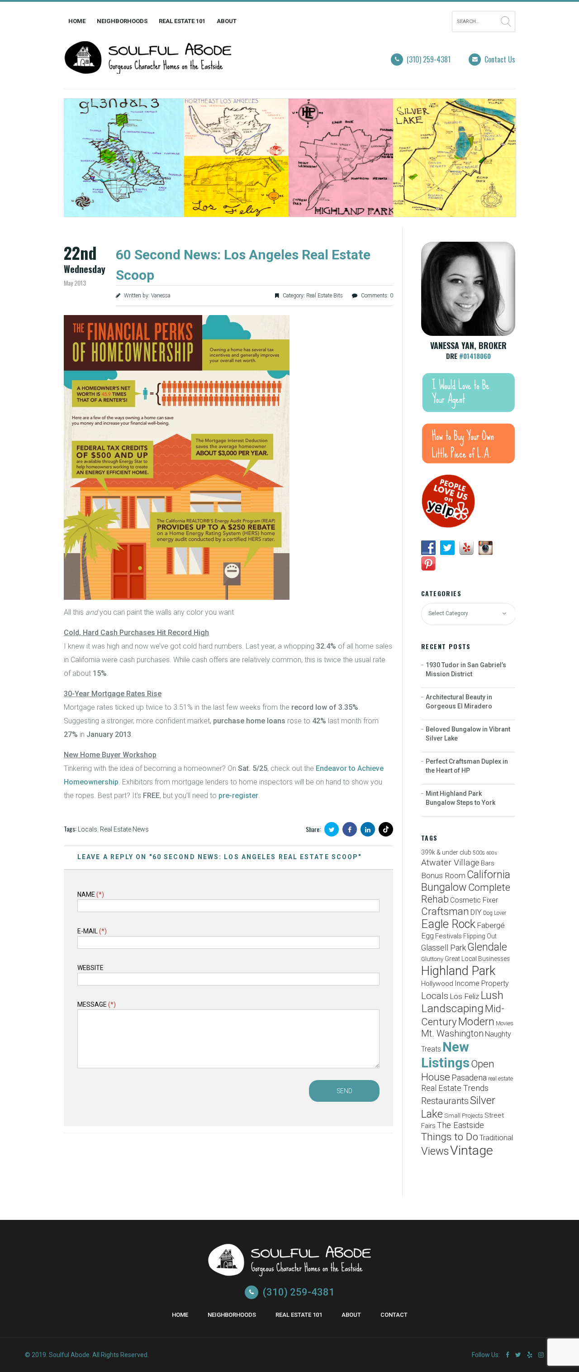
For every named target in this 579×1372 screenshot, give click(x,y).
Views (435, 1151)
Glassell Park (443, 947)
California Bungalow (465, 881)
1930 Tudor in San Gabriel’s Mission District (466, 669)
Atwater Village (450, 862)
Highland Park (458, 971)
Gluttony (432, 959)
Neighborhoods (122, 21)
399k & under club (446, 852)
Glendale (487, 947)
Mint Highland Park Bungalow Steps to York (460, 798)
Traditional (496, 1137)
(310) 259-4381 (429, 59)
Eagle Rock (448, 924)
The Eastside (460, 1125)
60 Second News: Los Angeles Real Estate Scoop (243, 265)
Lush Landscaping (462, 1002)
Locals (87, 829)
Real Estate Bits (324, 295)
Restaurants (445, 1101)
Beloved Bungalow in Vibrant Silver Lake (468, 734)
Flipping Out (480, 936)
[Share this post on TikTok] (386, 829)
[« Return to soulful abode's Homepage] (148, 67)
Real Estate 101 (182, 21)
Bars (487, 863)
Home (76, 21)
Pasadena (469, 1078)
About (227, 21)
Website (90, 967)
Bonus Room (443, 875)
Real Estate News (124, 829)
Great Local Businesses (477, 958)
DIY (476, 912)
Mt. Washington (452, 1033)
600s (491, 853)
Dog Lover (494, 913)
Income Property (482, 983)
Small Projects (463, 1115)
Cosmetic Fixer (474, 900)
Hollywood (437, 984)
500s (479, 853)
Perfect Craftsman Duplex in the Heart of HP (467, 766)
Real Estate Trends (455, 1088)
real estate (500, 1078)
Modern (476, 1021)
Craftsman (445, 911)
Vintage (471, 1150)
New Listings (445, 1055)
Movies (504, 1023)
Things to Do (449, 1137)
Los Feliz (464, 996)
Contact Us (499, 59)
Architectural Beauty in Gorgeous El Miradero (459, 701)
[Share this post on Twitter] (331, 829)
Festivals (448, 936)
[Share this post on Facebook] (349, 829)
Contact (394, 1314)
